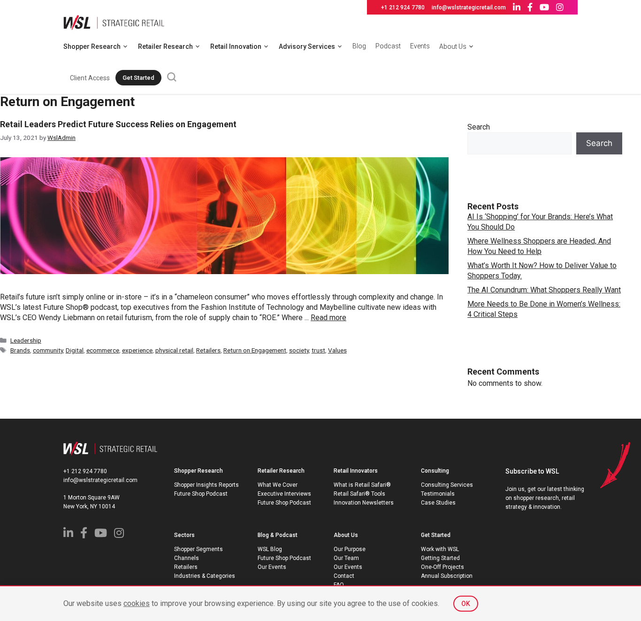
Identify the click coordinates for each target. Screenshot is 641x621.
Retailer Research (165, 46)
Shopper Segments (198, 549)
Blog (359, 46)
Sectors (184, 535)
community (48, 350)
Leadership (25, 340)
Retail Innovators (356, 471)
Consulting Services (447, 485)
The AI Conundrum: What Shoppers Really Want (544, 289)
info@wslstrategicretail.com (469, 7)
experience (137, 350)
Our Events (272, 567)
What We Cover (278, 485)
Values (337, 350)
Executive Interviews (284, 494)
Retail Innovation (235, 46)
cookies (136, 603)
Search (478, 127)
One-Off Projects (442, 567)
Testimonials (438, 494)
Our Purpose (350, 549)
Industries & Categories (204, 576)
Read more (328, 317)
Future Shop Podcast (201, 494)
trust (318, 350)
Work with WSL (440, 549)
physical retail (174, 350)
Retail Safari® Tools (359, 494)
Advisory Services (307, 46)
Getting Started (440, 558)
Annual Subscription (447, 576)
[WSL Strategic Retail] (113, 21)
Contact (344, 576)
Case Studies (438, 502)
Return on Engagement (254, 350)
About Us (452, 46)
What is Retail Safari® (362, 485)
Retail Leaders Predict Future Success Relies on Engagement (118, 124)
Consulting (435, 471)
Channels (186, 558)
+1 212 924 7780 (403, 7)
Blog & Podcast (278, 535)
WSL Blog (270, 549)
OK (465, 603)
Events (420, 46)
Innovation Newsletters (364, 502)
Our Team (346, 558)
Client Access (90, 78)
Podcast (388, 46)
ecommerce (102, 350)
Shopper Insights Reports (206, 485)
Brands (20, 350)
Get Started (138, 77)
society (299, 350)
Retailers (208, 350)
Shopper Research (92, 46)
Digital (75, 350)
